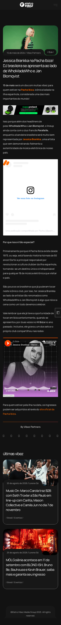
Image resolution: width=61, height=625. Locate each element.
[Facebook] (19, 436)
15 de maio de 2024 (16, 52)
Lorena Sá (33, 483)
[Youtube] (57, 436)
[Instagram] (34, 436)
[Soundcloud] (3, 436)
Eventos (18, 517)
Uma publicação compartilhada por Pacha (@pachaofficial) (33, 231)
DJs (50, 52)
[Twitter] (50, 436)
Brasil (9, 517)
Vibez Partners (34, 52)
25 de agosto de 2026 (17, 483)
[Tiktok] (42, 436)
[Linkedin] (27, 436)
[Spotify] (11, 436)
